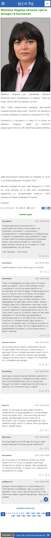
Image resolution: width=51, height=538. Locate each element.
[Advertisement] (25, 152)
